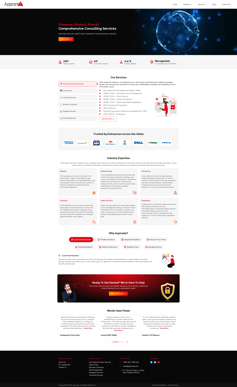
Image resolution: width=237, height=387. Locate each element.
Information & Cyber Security (73, 84)
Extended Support (85, 247)
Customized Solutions (82, 239)
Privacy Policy (173, 385)
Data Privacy (67, 91)
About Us (62, 362)
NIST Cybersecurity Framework (115, 105)
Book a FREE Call (117, 293)
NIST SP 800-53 (109, 108)
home (175, 4)
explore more (107, 119)
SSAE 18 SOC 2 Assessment (114, 114)
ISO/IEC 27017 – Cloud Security (115, 96)
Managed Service (155, 247)
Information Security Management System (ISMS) (121, 90)
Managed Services (69, 111)
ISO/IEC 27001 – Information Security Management (122, 93)
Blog (214, 4)
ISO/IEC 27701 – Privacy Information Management (122, 102)
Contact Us (63, 367)
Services (201, 4)
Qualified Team (133, 247)
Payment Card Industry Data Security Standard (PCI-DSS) (125, 111)
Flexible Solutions (107, 239)
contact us (226, 4)
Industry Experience (109, 247)
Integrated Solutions (132, 239)
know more (65, 39)
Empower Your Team (158, 239)
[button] (127, 342)
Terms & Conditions (159, 385)
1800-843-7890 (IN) (131, 362)
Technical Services (69, 98)
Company (186, 4)
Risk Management (69, 118)
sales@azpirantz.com (130, 366)
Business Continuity (70, 104)
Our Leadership (64, 365)
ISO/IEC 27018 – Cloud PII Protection (117, 99)
